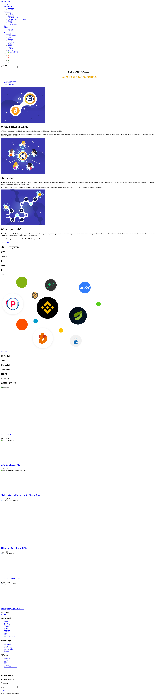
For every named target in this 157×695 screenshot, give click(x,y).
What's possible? (9, 84)
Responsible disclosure (10, 667)
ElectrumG (11, 16)
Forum (10, 37)
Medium (10, 45)
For (6, 26)
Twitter (10, 44)
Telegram (10, 50)
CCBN (10, 22)
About (8, 5)
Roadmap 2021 (5, 242)
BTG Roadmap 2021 (10, 465)
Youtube (10, 48)
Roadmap (7, 658)
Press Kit (10, 30)
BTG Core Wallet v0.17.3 (12, 578)
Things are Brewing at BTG (14, 548)
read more (3, 614)
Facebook (11, 42)
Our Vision (7, 83)
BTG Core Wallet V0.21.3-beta (17, 19)
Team (6, 660)
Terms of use (8, 665)
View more (4, 351)
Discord (10, 39)
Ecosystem (11, 8)
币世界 (16, 52)
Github (10, 21)
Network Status (12, 24)
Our (7, 12)
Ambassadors (12, 35)
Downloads (7, 644)
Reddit (10, 47)
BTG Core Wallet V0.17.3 (15, 17)
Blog (5, 662)
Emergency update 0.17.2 (12, 608)
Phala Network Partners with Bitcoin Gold (21, 495)
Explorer (10, 14)
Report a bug (8, 648)
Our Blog (10, 29)
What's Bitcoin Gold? (10, 81)
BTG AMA (6, 435)
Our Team (11, 9)
